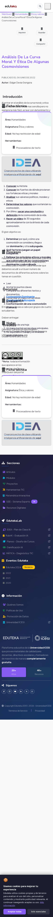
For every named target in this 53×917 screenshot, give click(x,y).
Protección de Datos (18, 616)
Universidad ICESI (15, 622)
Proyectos (12, 483)
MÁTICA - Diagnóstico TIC (19, 553)
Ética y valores (37, 14)
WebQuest (7, 14)
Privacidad (40, 710)
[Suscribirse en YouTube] (15, 691)
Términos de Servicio (18, 710)
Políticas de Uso (14, 610)
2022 (8, 573)
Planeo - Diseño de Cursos (20, 541)
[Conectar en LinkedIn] (21, 691)
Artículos (10, 471)
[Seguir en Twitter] (26, 691)
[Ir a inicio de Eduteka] (11, 6)
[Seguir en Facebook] (4, 691)
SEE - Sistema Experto (20, 501)
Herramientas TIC (15, 489)
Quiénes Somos (15, 604)
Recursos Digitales (16, 507)
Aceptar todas (14, 911)
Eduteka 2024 (19, 567)
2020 (8, 583)
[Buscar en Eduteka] (40, 6)
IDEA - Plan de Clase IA (18, 529)
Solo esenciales (38, 911)
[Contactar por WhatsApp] (32, 691)
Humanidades (21, 14)
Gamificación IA (15, 547)
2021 (8, 578)
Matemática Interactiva (18, 495)
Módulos (10, 477)
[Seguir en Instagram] (9, 691)
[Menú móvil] (48, 6)
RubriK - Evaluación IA (17, 535)
